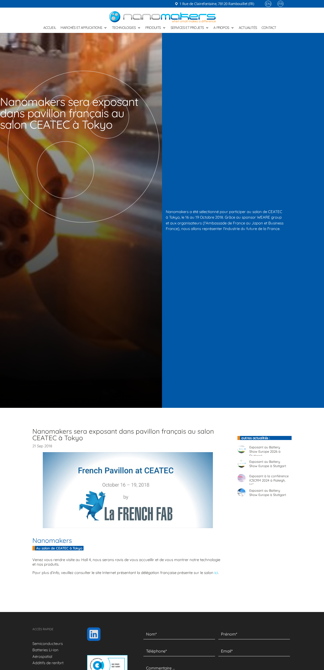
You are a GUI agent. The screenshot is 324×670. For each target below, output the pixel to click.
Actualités (248, 28)
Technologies (124, 28)
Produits (153, 28)
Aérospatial (42, 656)
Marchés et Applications (81, 28)
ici (216, 572)
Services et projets (187, 28)
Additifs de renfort (48, 662)
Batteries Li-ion (45, 649)
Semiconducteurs (47, 643)
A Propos (221, 28)
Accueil (49, 28)
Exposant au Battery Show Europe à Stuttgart (267, 463)
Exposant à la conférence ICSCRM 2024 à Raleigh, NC (269, 477)
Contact (268, 28)
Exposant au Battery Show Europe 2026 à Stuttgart (264, 448)
